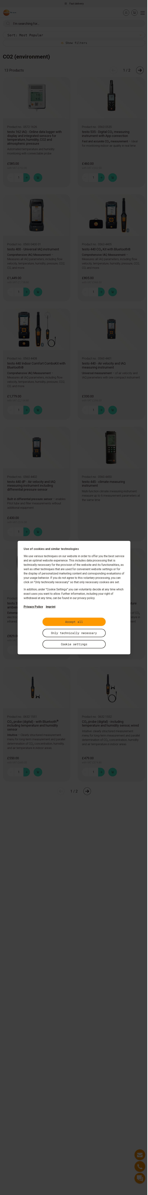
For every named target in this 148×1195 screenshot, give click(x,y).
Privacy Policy (33, 606)
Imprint (50, 606)
